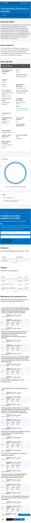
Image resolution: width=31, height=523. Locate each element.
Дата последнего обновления (6, 142)
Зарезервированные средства (7, 118)
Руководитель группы (21, 74)
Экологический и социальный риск (20, 125)
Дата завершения (6, 130)
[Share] (15, 519)
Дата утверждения (6, 90)
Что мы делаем (4, 2)
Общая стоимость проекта (6, 99)
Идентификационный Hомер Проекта (7, 70)
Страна (3, 84)
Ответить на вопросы (24, 514)
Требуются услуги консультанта (6, 136)
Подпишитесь (6, 240)
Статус (18, 70)
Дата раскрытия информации (20, 85)
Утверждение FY (6, 113)
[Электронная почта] (3, 519)
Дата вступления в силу (22, 90)
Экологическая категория (20, 118)
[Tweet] (9, 519)
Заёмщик (4, 79)
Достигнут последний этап (21, 136)
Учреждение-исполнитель (19, 99)
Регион (18, 106)
